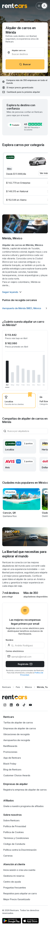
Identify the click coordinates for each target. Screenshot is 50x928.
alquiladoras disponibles (35, 596)
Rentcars (6, 687)
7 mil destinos (10, 593)
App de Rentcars (12, 757)
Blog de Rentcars (12, 769)
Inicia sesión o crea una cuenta (19, 870)
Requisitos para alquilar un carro (20, 893)
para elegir (7, 596)
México (28, 687)
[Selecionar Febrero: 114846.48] (23, 376)
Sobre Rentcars (11, 820)
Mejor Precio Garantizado (16, 899)
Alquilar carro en (18, 50)
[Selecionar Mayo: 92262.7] (12, 377)
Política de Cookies (13, 832)
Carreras (7, 855)
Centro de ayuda (12, 881)
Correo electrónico (15, 651)
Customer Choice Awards (16, 775)
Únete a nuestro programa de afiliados (23, 806)
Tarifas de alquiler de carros (18, 722)
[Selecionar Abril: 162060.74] (7, 372)
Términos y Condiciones (16, 838)
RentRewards (10, 746)
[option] (25, 308)
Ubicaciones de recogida (16, 734)
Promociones (10, 752)
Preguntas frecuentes (14, 887)
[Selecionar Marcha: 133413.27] (17, 374)
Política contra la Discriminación (20, 849)
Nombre (9, 640)
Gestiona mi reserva (13, 875)
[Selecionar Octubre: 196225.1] (44, 369)
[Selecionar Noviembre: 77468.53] (39, 379)
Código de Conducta (14, 844)
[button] (14, 125)
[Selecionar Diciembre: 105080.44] (33, 376)
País (18, 687)
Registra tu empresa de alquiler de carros (25, 789)
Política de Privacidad (14, 826)
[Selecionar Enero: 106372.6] (28, 376)
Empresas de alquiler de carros (19, 728)
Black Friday (9, 763)
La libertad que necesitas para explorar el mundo (24, 554)
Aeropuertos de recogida (16, 740)
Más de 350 (30, 593)
